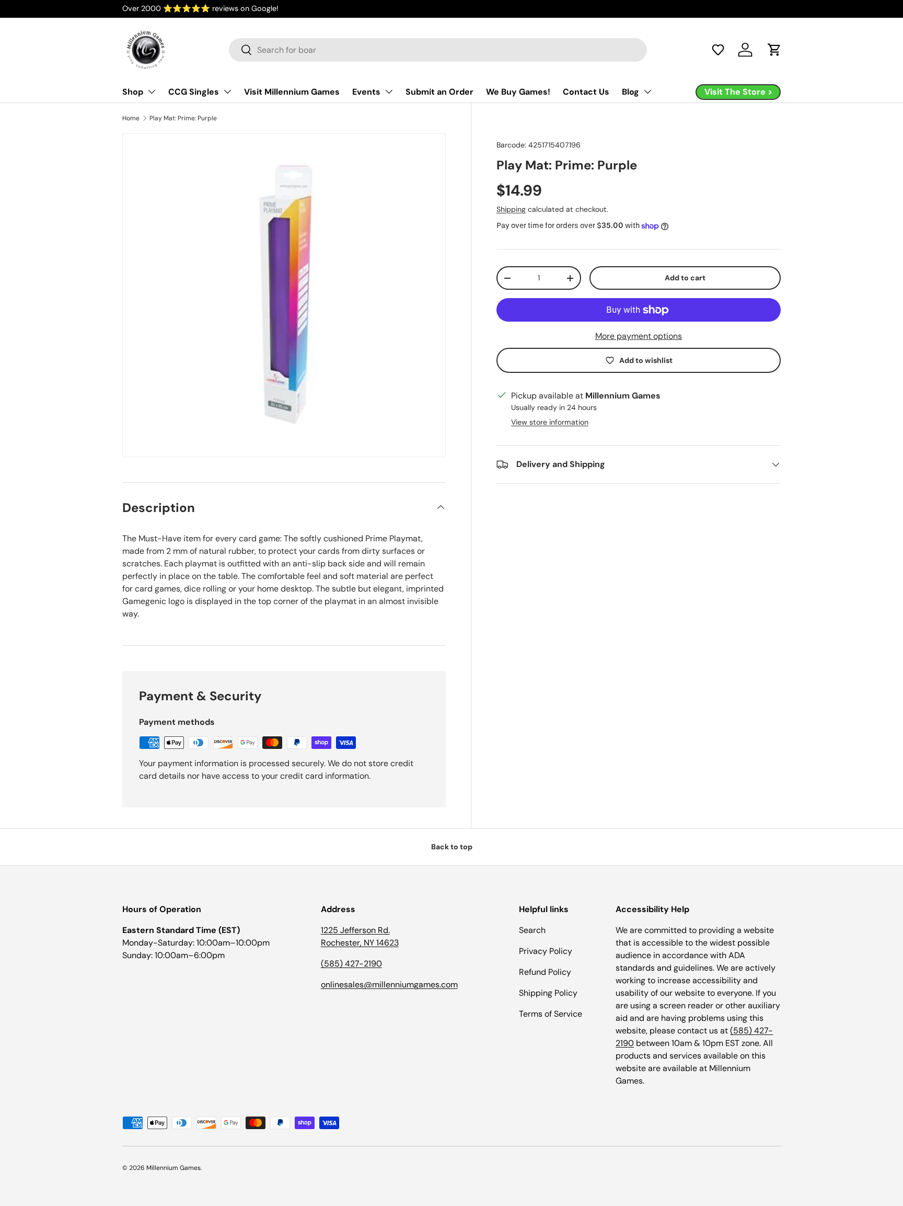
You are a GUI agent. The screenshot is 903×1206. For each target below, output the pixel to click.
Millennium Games (173, 1168)
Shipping (511, 209)
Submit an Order (439, 91)
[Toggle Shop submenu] (151, 91)
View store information (549, 422)
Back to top (451, 846)
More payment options (638, 336)
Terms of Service (550, 1013)
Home (131, 118)
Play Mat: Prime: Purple (183, 118)
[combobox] (438, 50)
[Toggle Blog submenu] (647, 91)
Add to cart (685, 277)
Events (366, 91)
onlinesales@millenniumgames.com (389, 984)
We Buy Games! (518, 91)
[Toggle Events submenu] (389, 91)
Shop (132, 91)
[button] (718, 49)
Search (532, 930)
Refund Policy (545, 971)
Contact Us (586, 91)
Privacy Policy (545, 951)
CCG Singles (193, 91)
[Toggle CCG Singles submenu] (227, 91)
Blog (630, 91)
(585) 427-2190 (351, 963)
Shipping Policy (548, 992)
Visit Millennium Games (292, 91)
